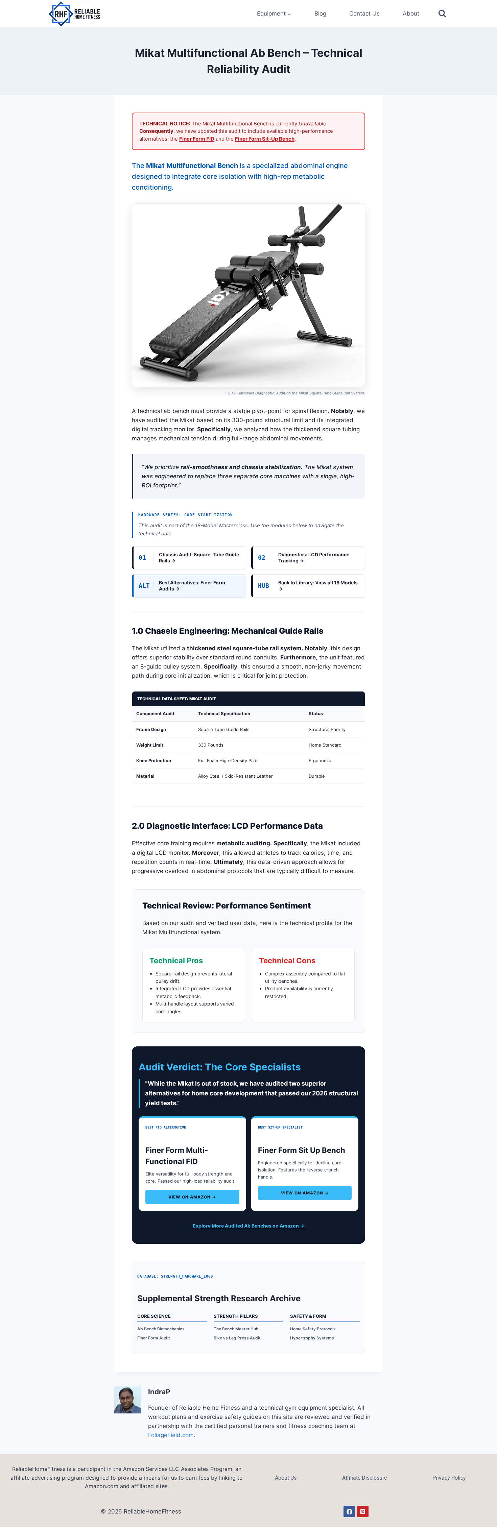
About (411, 13)
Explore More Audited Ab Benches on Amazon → (248, 1226)
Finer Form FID (196, 139)
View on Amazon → (192, 1196)
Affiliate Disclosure (364, 1478)
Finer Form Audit (153, 1337)
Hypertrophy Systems (312, 1337)
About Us (286, 1478)
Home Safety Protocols (313, 1328)
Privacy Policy (449, 1478)
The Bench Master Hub (236, 1328)
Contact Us (364, 13)
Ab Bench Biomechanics (161, 1328)
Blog (320, 13)
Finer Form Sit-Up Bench (264, 139)
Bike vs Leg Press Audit (237, 1337)
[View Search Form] (442, 13)
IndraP (159, 1391)
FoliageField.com (171, 1435)
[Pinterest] (363, 1511)
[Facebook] (349, 1511)
